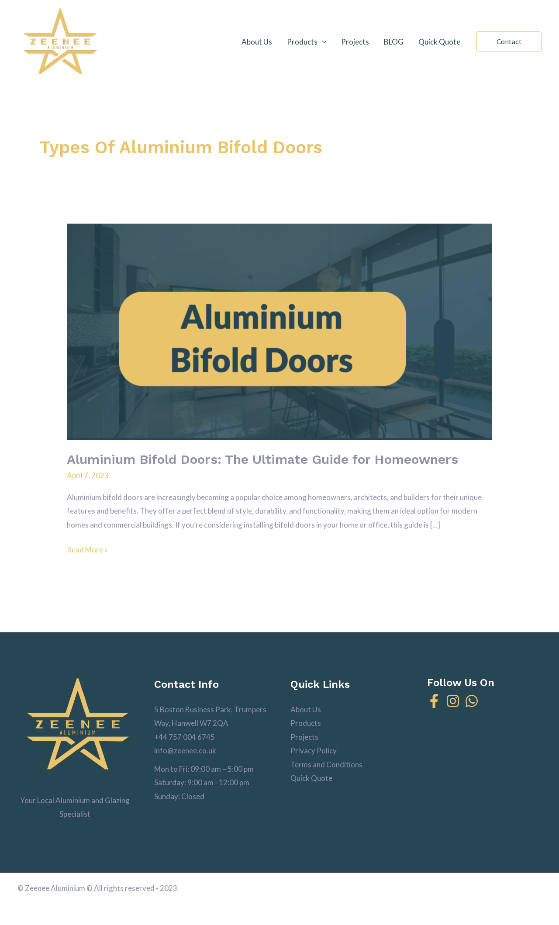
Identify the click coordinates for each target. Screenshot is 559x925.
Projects (355, 41)
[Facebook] (434, 701)
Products (302, 41)
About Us (257, 41)
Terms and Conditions (326, 764)
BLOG (394, 41)
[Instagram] (453, 701)
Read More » (87, 548)
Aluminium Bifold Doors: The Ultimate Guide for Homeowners (262, 459)
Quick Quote (439, 41)
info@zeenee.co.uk (185, 750)
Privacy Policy (313, 750)
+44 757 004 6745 (184, 737)
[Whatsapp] (472, 701)
